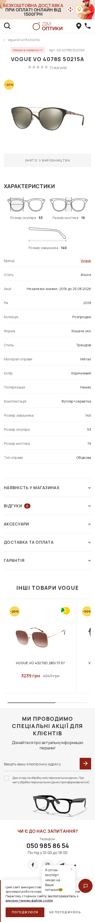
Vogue (86, 260)
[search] (7, 26)
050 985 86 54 (47, 845)
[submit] (85, 763)
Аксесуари (16, 524)
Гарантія (14, 560)
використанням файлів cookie (29, 900)
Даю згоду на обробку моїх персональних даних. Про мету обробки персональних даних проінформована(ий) (51, 780)
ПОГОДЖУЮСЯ (25, 912)
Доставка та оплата (29, 542)
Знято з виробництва (47, 160)
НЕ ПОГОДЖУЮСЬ (65, 912)
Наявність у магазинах (31, 487)
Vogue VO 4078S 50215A (24, 40)
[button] (85, 886)
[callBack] (87, 26)
